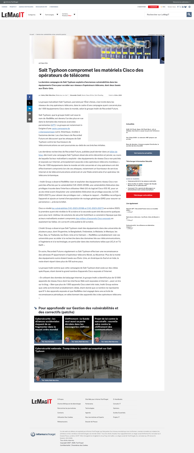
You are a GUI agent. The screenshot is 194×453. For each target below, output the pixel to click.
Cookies (4, 7)
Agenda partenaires (26, 7)
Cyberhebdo (54, 7)
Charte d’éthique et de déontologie (69, 404)
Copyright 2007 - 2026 (67, 443)
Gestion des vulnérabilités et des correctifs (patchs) (51, 34)
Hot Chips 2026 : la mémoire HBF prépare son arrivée (141, 138)
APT (53, 125)
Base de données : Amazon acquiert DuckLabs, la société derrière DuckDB (142, 145)
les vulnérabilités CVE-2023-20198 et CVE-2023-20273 (78, 208)
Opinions (116, 408)
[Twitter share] (29, 103)
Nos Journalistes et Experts (94, 417)
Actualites (43, 63)
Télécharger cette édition (143, 195)
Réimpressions (62, 422)
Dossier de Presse (91, 422)
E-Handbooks (117, 399)
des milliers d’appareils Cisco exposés (93, 218)
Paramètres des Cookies (80, 445)
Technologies (89, 408)
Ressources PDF (41, 7)
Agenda (88, 413)
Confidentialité (65, 445)
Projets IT (13, 7)
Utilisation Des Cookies (65, 417)
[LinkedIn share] (29, 108)
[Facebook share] (29, 97)
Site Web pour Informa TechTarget (96, 399)
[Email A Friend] (29, 119)
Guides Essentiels (119, 413)
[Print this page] (29, 114)
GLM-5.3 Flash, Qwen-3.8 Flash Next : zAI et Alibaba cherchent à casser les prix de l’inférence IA (142, 131)
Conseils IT (117, 404)
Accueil (32, 34)
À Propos (60, 399)
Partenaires (89, 404)
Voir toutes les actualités (143, 153)
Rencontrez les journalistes (66, 408)
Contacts (60, 413)
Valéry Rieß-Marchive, (48, 95)
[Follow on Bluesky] (185, 7)
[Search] (189, 14)
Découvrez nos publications (181, 2)
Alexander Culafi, (75, 95)
